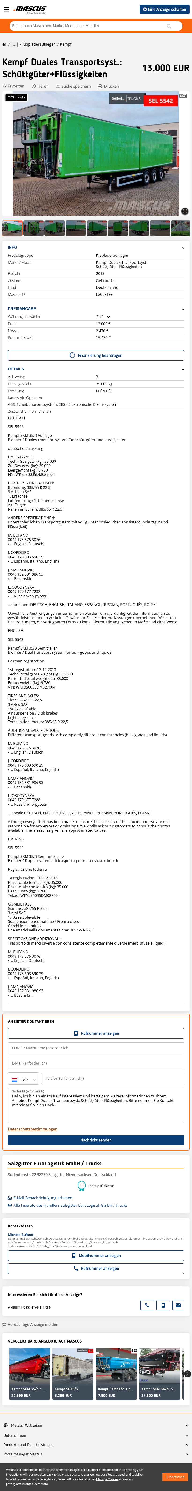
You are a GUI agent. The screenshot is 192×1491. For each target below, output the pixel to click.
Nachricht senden (96, 1140)
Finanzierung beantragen (100, 355)
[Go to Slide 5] (97, 228)
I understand (175, 1477)
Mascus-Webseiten (26, 1426)
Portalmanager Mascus (23, 1454)
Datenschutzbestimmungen (32, 1129)
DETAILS (16, 369)
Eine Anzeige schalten (167, 9)
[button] (13, 86)
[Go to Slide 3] (54, 228)
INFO (12, 247)
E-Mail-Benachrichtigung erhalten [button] (43, 1197)
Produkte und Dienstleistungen (29, 1445)
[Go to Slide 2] (33, 228)
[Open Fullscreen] (184, 211)
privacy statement (18, 1484)
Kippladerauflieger (38, 44)
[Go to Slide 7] (139, 228)
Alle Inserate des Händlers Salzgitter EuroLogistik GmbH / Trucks (70, 1205)
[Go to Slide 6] (118, 228)
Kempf (65, 44)
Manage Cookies (107, 1479)
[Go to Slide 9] (181, 228)
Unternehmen (15, 1435)
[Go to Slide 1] (12, 228)
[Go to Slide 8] (160, 228)
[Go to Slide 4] (76, 228)
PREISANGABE (22, 309)
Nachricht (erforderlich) (28, 1091)
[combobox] (96, 317)
